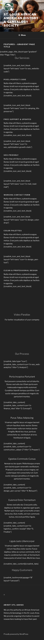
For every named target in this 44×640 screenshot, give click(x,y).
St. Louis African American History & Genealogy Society (21, 20)
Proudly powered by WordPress (16, 634)
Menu (23, 35)
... (4, 594)
